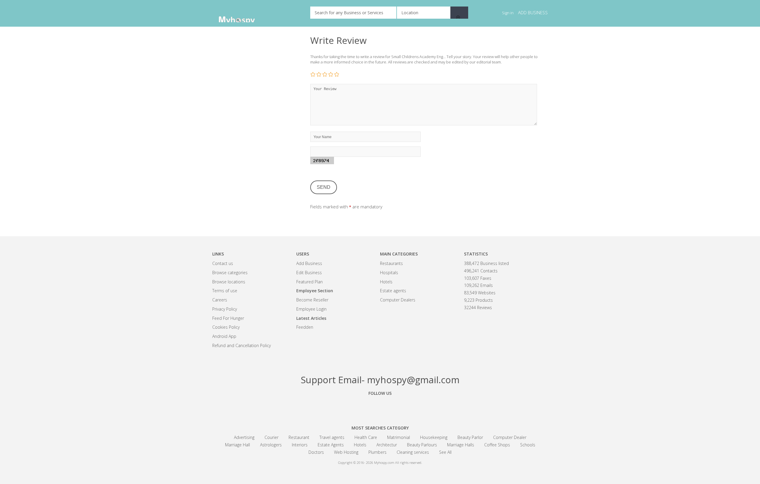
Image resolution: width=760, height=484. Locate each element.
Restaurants (391, 263)
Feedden (304, 327)
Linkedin (412, 406)
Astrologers (271, 445)
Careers (219, 300)
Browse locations (228, 282)
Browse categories (230, 272)
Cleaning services (413, 452)
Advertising (244, 437)
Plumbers (377, 452)
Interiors (300, 445)
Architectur (386, 445)
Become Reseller (312, 300)
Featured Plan (309, 282)
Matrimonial (398, 437)
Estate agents (393, 290)
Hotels (386, 282)
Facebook (347, 406)
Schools (527, 445)
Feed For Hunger (228, 318)
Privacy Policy (224, 309)
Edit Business (309, 272)
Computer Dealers (397, 300)
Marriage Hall (237, 445)
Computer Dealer (509, 437)
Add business (533, 12)
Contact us (222, 263)
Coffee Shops (497, 445)
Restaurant (299, 437)
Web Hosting (346, 452)
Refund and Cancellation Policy (241, 345)
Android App (224, 336)
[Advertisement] (256, 124)
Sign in (508, 12)
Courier (271, 437)
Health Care (365, 437)
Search (459, 13)
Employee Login (311, 309)
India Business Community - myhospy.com (242, 13)
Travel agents (331, 437)
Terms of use (224, 290)
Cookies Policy (226, 327)
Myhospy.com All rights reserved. (398, 462)
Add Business (309, 263)
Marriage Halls (460, 445)
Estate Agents (331, 445)
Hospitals (389, 272)
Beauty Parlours (422, 445)
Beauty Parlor (470, 437)
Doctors (316, 452)
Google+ (380, 406)
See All (445, 452)
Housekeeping (433, 437)
